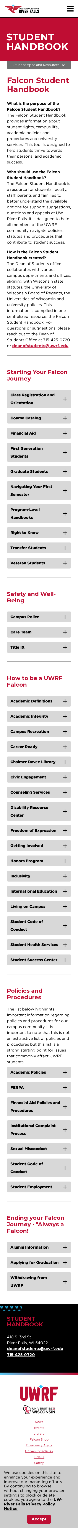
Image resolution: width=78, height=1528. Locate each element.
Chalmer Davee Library (32, 762)
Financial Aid (23, 433)
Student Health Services (34, 944)
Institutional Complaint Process (33, 1129)
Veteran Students (27, 563)
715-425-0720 (21, 1354)
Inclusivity (20, 876)
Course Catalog (25, 418)
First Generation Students (26, 452)
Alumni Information (29, 1247)
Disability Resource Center (29, 811)
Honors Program (26, 861)
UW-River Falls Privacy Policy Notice (33, 1504)
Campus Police (24, 617)
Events (39, 1427)
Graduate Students (29, 471)
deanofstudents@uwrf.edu (40, 345)
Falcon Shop (39, 1439)
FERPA (17, 1087)
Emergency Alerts (39, 1445)
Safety (39, 1463)
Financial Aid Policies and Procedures (35, 1106)
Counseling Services (30, 792)
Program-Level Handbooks (25, 513)
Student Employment (31, 1187)
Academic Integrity (29, 716)
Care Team (20, 632)
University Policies (39, 1451)
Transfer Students (28, 548)
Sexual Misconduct (28, 1148)
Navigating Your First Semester (31, 490)
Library (39, 1433)
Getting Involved (26, 845)
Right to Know (24, 532)
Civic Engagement (28, 777)
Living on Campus (27, 906)
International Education (33, 891)
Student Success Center (33, 960)
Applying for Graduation (34, 1262)
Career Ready (23, 746)
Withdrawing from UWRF (28, 1281)
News (39, 1422)
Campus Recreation (29, 731)
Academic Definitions (31, 701)
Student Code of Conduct (26, 925)
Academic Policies (28, 1072)
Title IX (17, 647)
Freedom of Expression (33, 830)
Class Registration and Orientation (32, 399)
